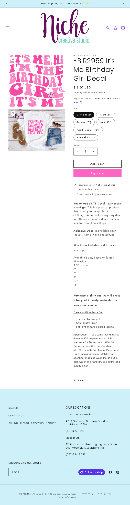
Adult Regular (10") (88, 130)
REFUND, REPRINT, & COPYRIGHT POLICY (32, 423)
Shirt (92, 295)
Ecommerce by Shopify (67, 494)
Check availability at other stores (94, 194)
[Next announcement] (123, 3)
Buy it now (97, 173)
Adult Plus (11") (86, 137)
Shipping (77, 92)
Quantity (77, 145)
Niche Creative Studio (37, 494)
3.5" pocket (84, 114)
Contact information (67, 497)
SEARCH (13, 408)
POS (50, 494)
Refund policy (87, 493)
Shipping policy (104, 493)
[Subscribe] (65, 472)
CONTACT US (16, 415)
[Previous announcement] (6, 3)
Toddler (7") (84, 122)
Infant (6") (105, 114)
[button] (7, 28)
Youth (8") (106, 122)
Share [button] (80, 380)
